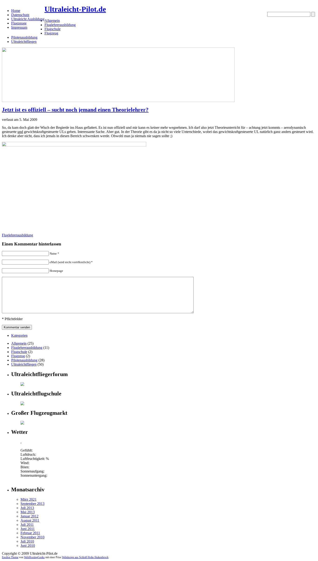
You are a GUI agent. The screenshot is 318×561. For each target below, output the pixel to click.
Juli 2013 (27, 508)
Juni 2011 (27, 529)
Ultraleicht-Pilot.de (75, 9)
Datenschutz (20, 15)
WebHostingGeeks (34, 557)
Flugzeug (51, 33)
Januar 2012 (29, 516)
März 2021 (28, 499)
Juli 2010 (27, 541)
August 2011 (29, 520)
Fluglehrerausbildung (60, 25)
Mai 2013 (27, 512)
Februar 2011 (30, 533)
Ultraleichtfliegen (24, 42)
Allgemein (52, 21)
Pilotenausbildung (24, 37)
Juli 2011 (27, 525)
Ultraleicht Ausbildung (27, 19)
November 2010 (32, 537)
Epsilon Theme (10, 557)
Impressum (19, 27)
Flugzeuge (19, 23)
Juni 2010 (27, 545)
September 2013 (32, 504)
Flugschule (52, 29)
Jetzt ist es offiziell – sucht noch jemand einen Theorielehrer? (75, 110)
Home (15, 11)
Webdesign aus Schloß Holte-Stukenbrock (85, 557)
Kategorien (19, 335)
